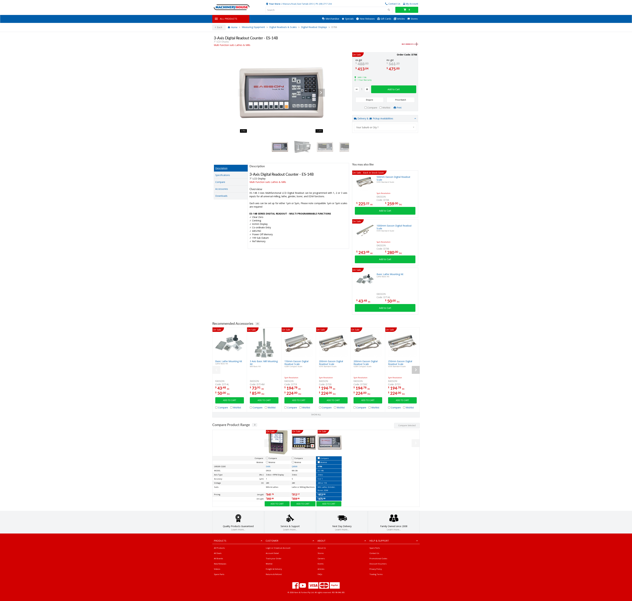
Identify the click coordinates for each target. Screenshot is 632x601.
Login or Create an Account (278, 548)
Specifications (222, 175)
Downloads (221, 195)
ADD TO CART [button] (229, 400)
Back (219, 27)
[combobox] (385, 127)
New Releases (367, 18)
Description (221, 168)
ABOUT (321, 540)
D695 (268, 466)
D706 (320, 466)
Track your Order (273, 558)
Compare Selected (407, 425)
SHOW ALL (316, 414)
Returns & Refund (274, 574)
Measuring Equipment (253, 27)
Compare (220, 182)
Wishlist (269, 563)
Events (320, 563)
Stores (414, 18)
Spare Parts (219, 574)
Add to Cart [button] (394, 89)
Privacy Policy (375, 569)
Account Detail (272, 553)
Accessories (221, 188)
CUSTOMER (272, 540)
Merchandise (332, 18)
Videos (217, 569)
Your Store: (275, 3)
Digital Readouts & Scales (283, 27)
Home (234, 27)
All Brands (218, 558)
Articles (400, 18)
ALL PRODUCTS (228, 18)
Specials (349, 18)
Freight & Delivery (274, 569)
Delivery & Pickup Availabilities (375, 118)
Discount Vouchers (377, 563)
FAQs (320, 574)
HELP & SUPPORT (379, 540)
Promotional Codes (378, 558)
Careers (321, 558)
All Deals (217, 553)
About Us (322, 548)
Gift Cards (385, 18)
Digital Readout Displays (314, 27)
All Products (219, 548)
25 (257, 323)
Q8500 (294, 466)
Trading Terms (375, 574)
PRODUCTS (220, 540)
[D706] (281, 93)
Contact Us (374, 553)
